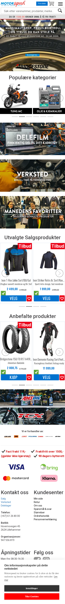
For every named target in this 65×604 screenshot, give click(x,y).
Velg (13, 298)
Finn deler (42, 3)
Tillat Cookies (32, 596)
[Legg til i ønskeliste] (29, 298)
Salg (3, 498)
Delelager (6, 505)
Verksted (6, 502)
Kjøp (13, 377)
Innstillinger (32, 588)
